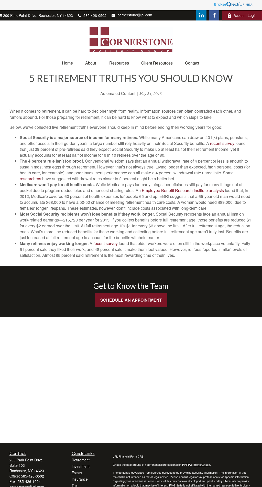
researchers (30, 179)
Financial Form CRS (131, 456)
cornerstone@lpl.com (135, 14)
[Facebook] (214, 15)
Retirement (81, 459)
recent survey (222, 143)
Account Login (245, 15)
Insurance (80, 479)
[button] (67, 63)
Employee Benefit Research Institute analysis (183, 190)
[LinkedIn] (201, 15)
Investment (81, 466)
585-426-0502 (94, 15)
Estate (77, 472)
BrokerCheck (201, 464)
